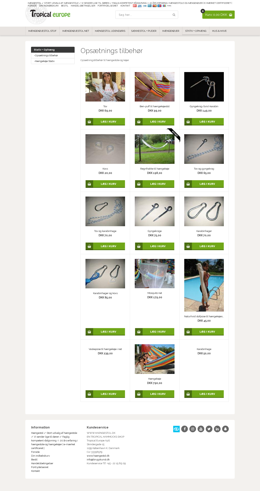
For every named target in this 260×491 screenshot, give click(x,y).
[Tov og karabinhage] (105, 211)
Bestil (64, 6)
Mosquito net (155, 293)
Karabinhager (204, 231)
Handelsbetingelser (83, 6)
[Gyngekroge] (154, 211)
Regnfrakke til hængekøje (154, 168)
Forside (32, 6)
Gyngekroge (155, 231)
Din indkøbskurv (49, 6)
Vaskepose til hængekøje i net (105, 349)
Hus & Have (219, 30)
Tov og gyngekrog (204, 168)
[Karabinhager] (204, 211)
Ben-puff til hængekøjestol (155, 106)
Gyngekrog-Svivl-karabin (204, 106)
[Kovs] (105, 149)
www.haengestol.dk (98, 455)
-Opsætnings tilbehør (46, 55)
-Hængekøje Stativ (44, 61)
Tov (105, 106)
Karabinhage (204, 349)
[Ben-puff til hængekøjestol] (154, 87)
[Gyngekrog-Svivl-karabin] (204, 87)
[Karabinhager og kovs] (105, 274)
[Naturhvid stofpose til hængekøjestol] (204, 285)
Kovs (105, 168)
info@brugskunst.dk (98, 459)
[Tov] (105, 87)
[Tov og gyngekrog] (204, 149)
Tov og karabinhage (105, 231)
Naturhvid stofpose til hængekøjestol (204, 316)
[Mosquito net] (154, 273)
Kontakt (125, 6)
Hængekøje (154, 378)
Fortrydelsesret (108, 6)
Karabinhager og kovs (105, 293)
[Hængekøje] (154, 359)
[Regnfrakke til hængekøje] (154, 149)
